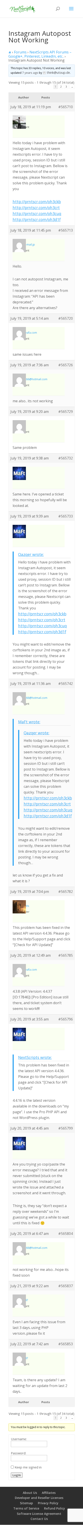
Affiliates (49, 1493)
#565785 (65, 955)
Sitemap (26, 1503)
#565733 (65, 516)
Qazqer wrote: (31, 554)
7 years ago (30, 73)
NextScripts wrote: (35, 1057)
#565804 (65, 1233)
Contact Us (39, 1519)
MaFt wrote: (29, 721)
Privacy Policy (48, 1503)
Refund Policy (54, 1508)
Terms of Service (26, 1508)
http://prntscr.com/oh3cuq (37, 213)
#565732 (65, 458)
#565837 (65, 1285)
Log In (17, 1475)
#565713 (65, 230)
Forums (20, 52)
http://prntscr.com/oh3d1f (37, 219)
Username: (19, 1439)
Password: (18, 1453)
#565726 (65, 365)
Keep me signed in (28, 1467)
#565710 (65, 106)
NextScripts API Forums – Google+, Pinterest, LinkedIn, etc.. (39, 54)
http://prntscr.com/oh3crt (36, 207)
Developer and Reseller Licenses (39, 1498)
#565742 (65, 683)
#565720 (65, 318)
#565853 (65, 1344)
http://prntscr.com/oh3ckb (37, 201)
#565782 (65, 891)
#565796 (65, 1019)
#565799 (65, 1128)
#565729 (65, 411)
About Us (30, 1493)
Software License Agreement (39, 1514)
